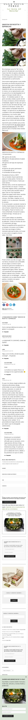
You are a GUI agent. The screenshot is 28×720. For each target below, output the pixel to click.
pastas (12, 309)
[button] (26, 676)
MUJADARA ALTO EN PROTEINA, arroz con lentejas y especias (13, 634)
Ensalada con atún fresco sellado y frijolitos (11, 629)
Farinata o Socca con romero (8, 631)
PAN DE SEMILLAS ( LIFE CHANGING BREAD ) (11, 637)
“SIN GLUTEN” (6, 87)
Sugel (3, 378)
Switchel (4, 640)
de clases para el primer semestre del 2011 (13, 126)
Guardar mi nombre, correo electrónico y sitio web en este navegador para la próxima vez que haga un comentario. (14, 498)
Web (3, 480)
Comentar (4, 486)
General (9, 309)
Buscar (14, 600)
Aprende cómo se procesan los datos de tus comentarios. (13, 508)
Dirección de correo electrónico (9, 474)
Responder (6, 332)
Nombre (4, 468)
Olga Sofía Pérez (14, 5)
